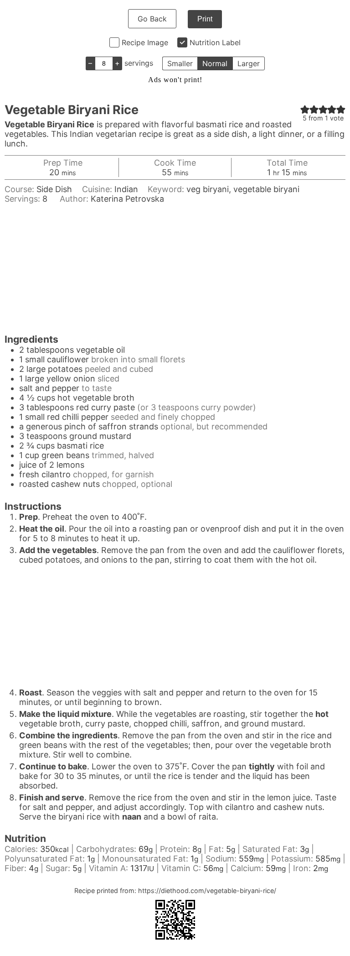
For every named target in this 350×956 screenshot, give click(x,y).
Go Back (152, 18)
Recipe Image (145, 42)
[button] (304, 109)
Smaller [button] (180, 63)
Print (204, 19)
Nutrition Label (215, 42)
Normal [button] (214, 63)
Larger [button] (248, 63)
